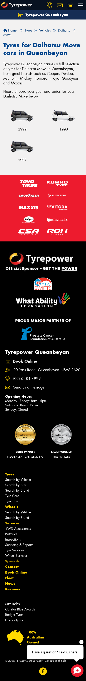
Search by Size (16, 485)
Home (11, 30)
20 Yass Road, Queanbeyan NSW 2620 (46, 370)
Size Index (12, 604)
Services (12, 523)
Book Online (16, 572)
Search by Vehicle (18, 480)
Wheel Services (16, 555)
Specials (12, 561)
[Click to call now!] (49, 5)
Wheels (11, 506)
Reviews (12, 589)
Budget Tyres (14, 615)
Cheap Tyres (14, 620)
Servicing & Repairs (19, 545)
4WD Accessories (18, 528)
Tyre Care (12, 496)
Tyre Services (14, 550)
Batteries (11, 534)
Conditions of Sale (55, 661)
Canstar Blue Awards (20, 609)
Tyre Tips (11, 501)
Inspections (13, 539)
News (10, 583)
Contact (12, 566)
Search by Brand (17, 490)
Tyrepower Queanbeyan (46, 14)
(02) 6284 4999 (27, 378)
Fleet (9, 578)
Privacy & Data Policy (29, 661)
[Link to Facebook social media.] (43, 671)
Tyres (9, 474)
